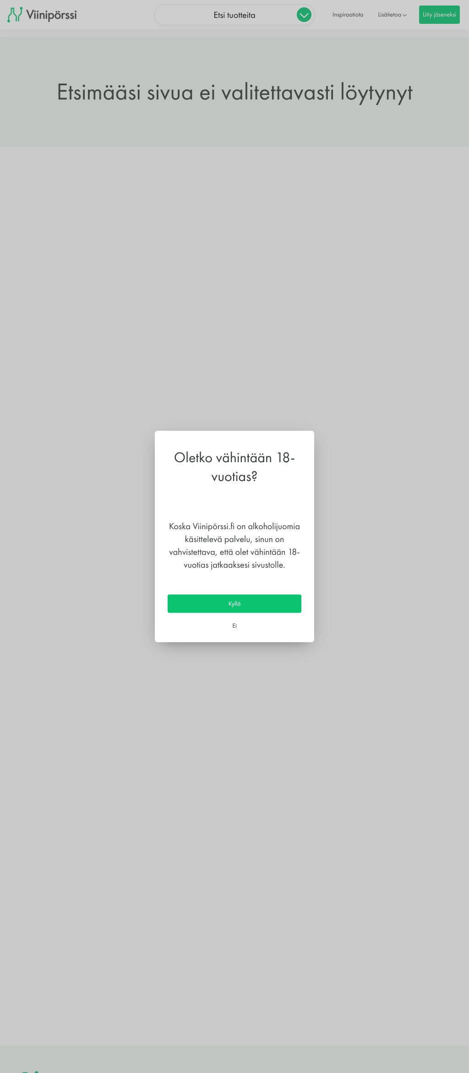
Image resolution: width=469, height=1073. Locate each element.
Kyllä (235, 603)
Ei (234, 625)
